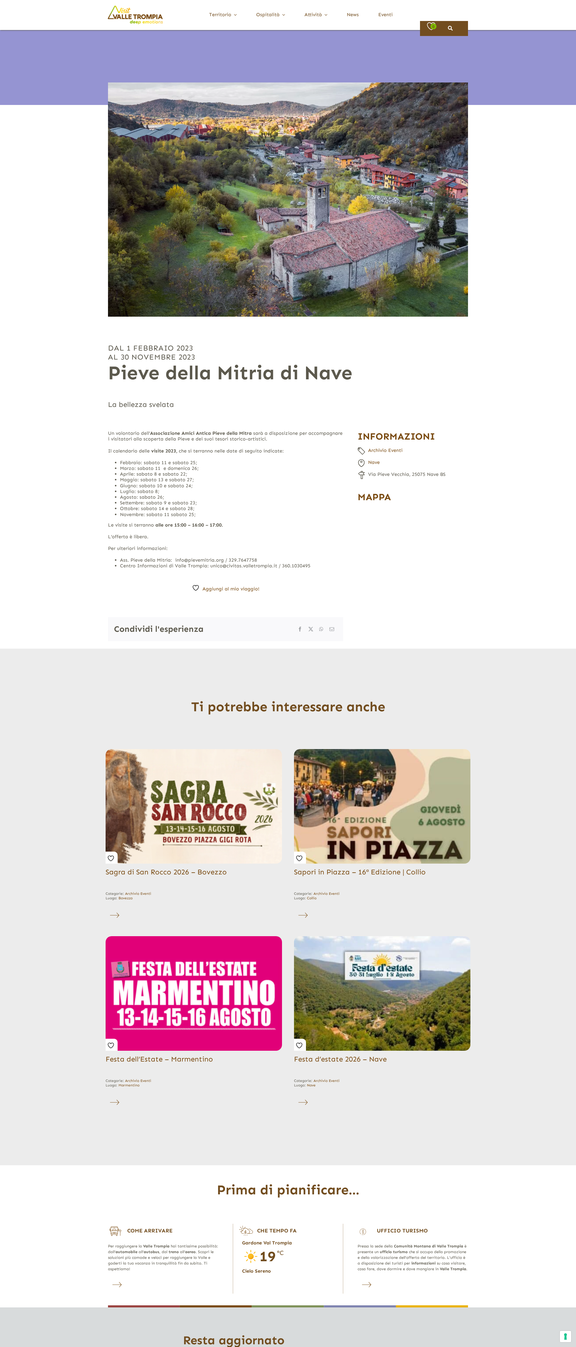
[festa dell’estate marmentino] (194, 938)
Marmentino (129, 1085)
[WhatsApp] (321, 629)
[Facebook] (300, 629)
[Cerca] (450, 28)
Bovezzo (125, 898)
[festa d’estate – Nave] (382, 938)
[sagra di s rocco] (194, 751)
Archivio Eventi (385, 450)
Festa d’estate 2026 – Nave (340, 1059)
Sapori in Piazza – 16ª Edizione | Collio (360, 872)
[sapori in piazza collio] (382, 751)
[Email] (331, 629)
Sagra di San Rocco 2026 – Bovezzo (166, 872)
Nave (374, 462)
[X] (310, 629)
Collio (311, 898)
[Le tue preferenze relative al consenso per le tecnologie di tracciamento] (565, 1336)
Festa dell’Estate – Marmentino (159, 1059)
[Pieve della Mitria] (288, 199)
